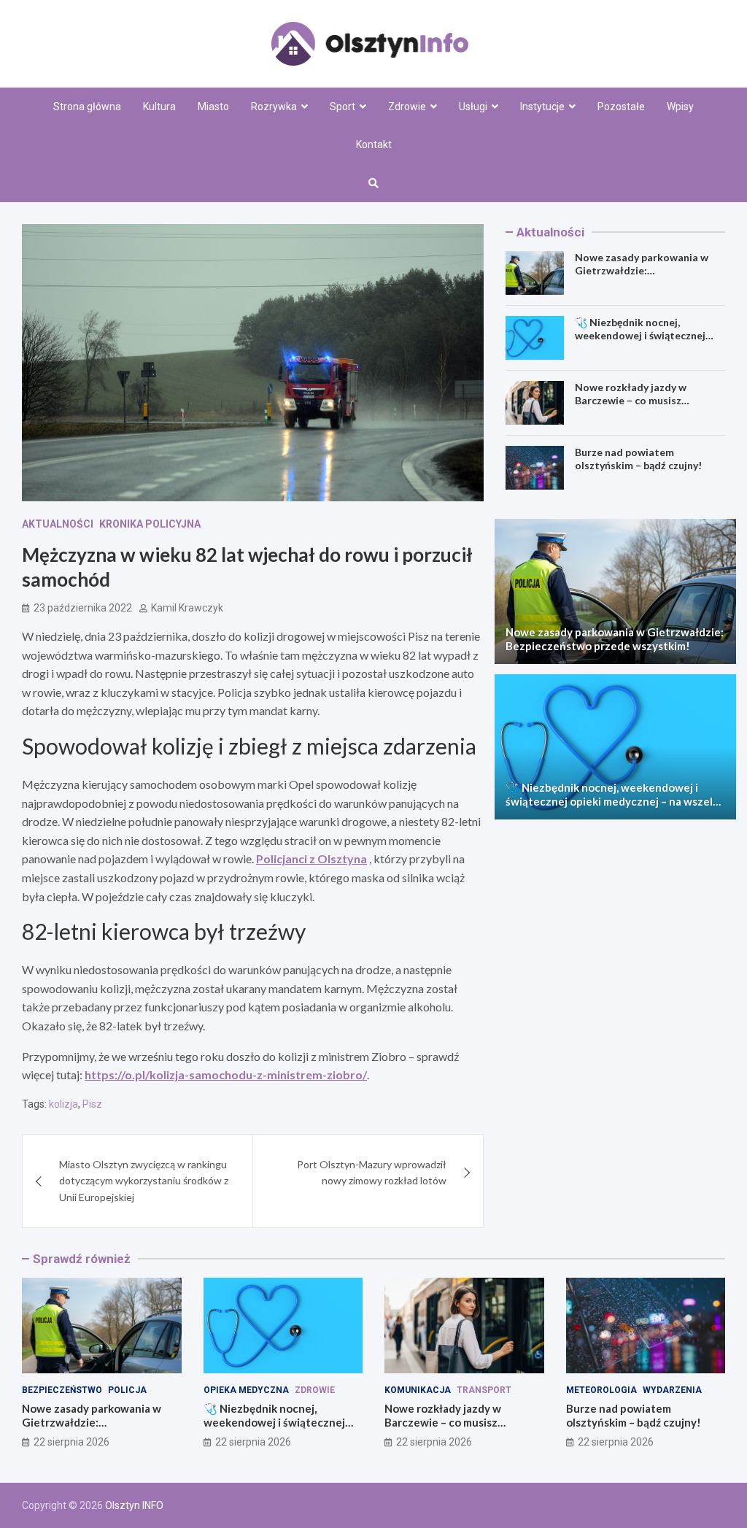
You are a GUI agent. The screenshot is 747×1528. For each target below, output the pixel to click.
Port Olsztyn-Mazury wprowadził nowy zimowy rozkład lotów (371, 1172)
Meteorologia (601, 1390)
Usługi (473, 106)
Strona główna (87, 106)
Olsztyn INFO (134, 1505)
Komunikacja (417, 1390)
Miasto (213, 106)
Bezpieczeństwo (62, 1390)
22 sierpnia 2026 (71, 1442)
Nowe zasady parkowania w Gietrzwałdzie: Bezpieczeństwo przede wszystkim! (641, 277)
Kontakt (374, 144)
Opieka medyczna (246, 1390)
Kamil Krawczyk (187, 608)
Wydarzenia (672, 1390)
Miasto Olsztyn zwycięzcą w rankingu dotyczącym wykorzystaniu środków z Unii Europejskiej (143, 1180)
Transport (484, 1390)
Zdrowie (407, 106)
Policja (127, 1390)
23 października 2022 (83, 608)
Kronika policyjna (150, 524)
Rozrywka (274, 106)
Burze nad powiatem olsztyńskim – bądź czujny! (638, 458)
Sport (342, 106)
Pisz (92, 1104)
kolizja (63, 1104)
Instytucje (542, 106)
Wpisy (680, 106)
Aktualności (57, 524)
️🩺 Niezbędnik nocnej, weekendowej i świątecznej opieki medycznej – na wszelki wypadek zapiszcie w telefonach (613, 801)
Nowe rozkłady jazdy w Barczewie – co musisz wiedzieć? (630, 400)
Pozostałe (621, 106)
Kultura (159, 106)
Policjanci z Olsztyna (311, 858)
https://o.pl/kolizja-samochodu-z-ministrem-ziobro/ (226, 1074)
